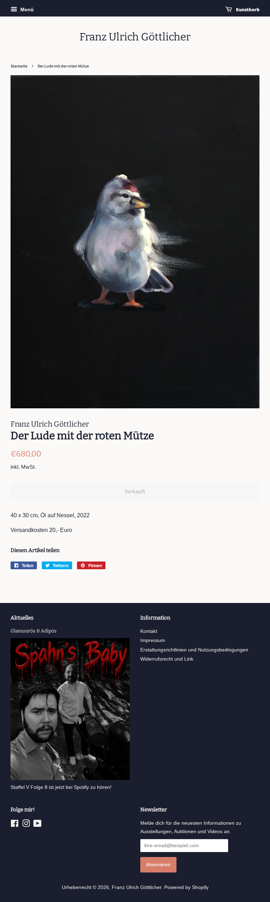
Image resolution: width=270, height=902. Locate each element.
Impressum (152, 640)
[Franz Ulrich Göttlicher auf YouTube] (37, 825)
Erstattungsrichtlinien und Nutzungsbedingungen (194, 650)
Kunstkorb (247, 9)
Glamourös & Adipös (34, 631)
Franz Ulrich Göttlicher (135, 37)
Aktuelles (22, 618)
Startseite (19, 66)
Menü (26, 9)
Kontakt (148, 631)
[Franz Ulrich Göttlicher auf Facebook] (15, 825)
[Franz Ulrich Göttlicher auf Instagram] (26, 825)
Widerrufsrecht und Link (166, 659)
